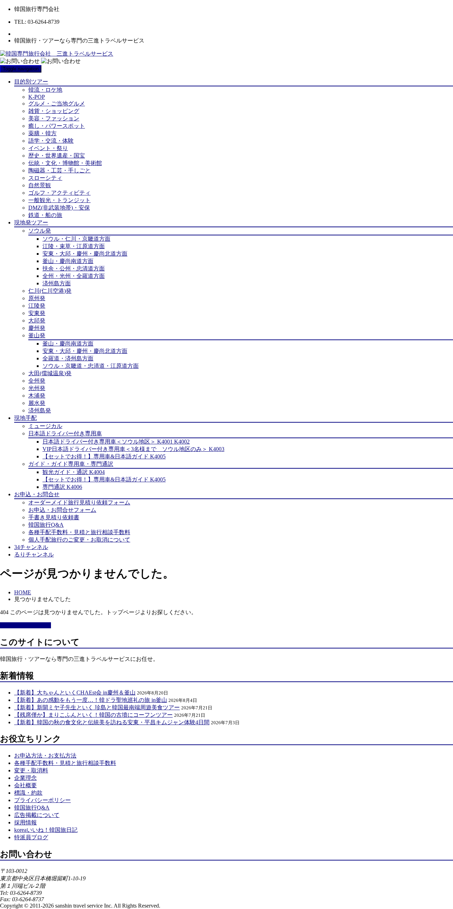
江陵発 (36, 306)
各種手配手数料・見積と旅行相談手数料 (79, 532)
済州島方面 (56, 283)
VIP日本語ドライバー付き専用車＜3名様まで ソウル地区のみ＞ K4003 (133, 449)
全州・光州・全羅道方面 (73, 276)
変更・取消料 (31, 770)
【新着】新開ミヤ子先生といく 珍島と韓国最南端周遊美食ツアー (97, 707)
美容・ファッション (53, 118)
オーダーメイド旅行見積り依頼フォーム (79, 502)
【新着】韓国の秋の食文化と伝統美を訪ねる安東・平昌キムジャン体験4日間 (112, 722)
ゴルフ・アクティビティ (59, 193)
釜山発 (36, 335)
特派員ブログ (31, 837)
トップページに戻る (25, 625)
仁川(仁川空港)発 (49, 291)
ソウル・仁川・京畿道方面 (76, 239)
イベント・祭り (48, 148)
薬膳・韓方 (42, 133)
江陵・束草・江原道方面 (73, 246)
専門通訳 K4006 (62, 487)
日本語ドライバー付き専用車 (65, 433)
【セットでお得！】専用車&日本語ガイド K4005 (104, 456)
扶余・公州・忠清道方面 (73, 268)
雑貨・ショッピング (53, 111)
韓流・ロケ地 (45, 90)
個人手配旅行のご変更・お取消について (79, 540)
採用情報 (25, 822)
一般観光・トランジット (59, 200)
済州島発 (39, 410)
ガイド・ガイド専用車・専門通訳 (70, 464)
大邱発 (36, 321)
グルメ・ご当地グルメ (56, 104)
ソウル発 (39, 231)
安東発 (36, 313)
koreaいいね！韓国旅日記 (46, 830)
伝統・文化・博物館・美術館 (65, 163)
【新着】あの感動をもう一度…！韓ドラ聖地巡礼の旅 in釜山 (90, 700)
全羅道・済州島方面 (67, 358)
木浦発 (36, 396)
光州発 (36, 388)
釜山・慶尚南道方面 (67, 261)
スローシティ (45, 178)
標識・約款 (28, 793)
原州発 (36, 298)
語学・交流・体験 (51, 141)
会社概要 (25, 785)
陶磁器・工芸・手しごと (59, 170)
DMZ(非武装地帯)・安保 (59, 208)
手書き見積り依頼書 (53, 517)
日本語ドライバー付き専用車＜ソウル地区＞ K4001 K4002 (116, 442)
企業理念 (25, 778)
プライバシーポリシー (42, 800)
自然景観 (39, 185)
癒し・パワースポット (56, 126)
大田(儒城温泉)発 (49, 373)
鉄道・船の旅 (45, 215)
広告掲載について (36, 815)
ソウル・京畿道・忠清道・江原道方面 (90, 366)
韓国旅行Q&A (46, 525)
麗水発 (36, 403)
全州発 (36, 381)
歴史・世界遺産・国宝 (56, 156)
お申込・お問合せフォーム (62, 510)
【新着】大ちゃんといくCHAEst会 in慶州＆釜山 (75, 693)
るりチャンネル (34, 554)
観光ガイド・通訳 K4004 (73, 472)
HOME (22, 592)
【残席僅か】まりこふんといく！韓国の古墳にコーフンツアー (93, 715)
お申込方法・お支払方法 (45, 756)
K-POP (36, 97)
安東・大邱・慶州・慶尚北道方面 (84, 254)
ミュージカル (45, 426)
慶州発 (36, 328)
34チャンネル (31, 547)
